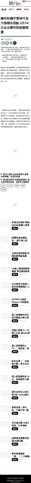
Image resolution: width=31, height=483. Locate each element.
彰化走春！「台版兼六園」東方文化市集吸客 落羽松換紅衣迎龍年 (21, 365)
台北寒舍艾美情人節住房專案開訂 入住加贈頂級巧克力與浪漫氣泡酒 (21, 288)
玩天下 (11, 9)
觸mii (15, 3)
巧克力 (10, 185)
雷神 (17, 185)
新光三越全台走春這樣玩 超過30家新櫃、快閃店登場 (14, 175)
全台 (3, 185)
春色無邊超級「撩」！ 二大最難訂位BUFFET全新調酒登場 (21, 457)
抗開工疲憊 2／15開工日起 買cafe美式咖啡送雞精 (21, 333)
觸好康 (15, 274)
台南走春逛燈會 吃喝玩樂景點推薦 (21, 254)
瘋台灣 (3, 9)
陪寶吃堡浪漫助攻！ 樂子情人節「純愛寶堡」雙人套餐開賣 (20, 241)
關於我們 (9, 478)
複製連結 (15, 43)
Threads (11, 43)
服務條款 (15, 478)
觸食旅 (15, 228)
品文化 (26, 9)
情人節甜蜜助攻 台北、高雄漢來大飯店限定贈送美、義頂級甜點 (21, 380)
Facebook (3, 43)
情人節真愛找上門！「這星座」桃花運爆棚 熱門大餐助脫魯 (21, 349)
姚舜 (2, 39)
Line (7, 43)
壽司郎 (4, 189)
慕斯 (23, 185)
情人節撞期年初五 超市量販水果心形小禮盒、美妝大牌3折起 (20, 318)
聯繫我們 (21, 478)
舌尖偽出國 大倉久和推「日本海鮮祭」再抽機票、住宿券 (21, 426)
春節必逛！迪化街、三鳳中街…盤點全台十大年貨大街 (20, 411)
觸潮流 (19, 9)
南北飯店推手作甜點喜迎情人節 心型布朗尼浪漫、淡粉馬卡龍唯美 (15, 180)
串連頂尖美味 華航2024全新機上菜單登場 (21, 225)
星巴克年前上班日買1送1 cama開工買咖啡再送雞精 (20, 394)
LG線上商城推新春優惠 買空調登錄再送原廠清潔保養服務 (21, 272)
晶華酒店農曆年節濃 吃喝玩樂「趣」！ (20, 441)
